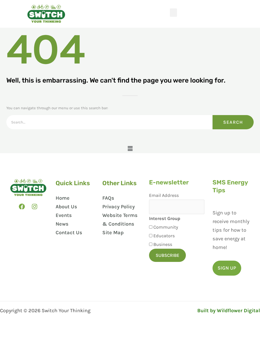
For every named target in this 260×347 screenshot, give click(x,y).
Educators (164, 236)
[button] (173, 12)
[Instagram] (34, 206)
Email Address (164, 195)
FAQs (108, 198)
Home (63, 198)
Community (165, 227)
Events (64, 215)
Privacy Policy (118, 207)
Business (162, 244)
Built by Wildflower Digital (228, 310)
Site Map (113, 232)
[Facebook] (22, 206)
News (62, 224)
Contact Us (69, 232)
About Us (66, 207)
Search (233, 122)
